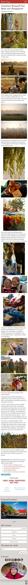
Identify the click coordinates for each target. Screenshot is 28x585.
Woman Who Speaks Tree (11, 468)
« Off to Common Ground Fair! (6, 489)
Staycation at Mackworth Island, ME (14, 466)
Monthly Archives (14, 541)
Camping (11, 480)
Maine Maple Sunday (10, 470)
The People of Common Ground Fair (14, 472)
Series (14, 535)
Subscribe (22, 552)
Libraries (14, 538)
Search (23, 528)
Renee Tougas (6, 1)
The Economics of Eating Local (13, 465)
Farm (11, 482)
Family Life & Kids (20, 480)
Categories (14, 531)
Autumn (5, 480)
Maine (16, 482)
